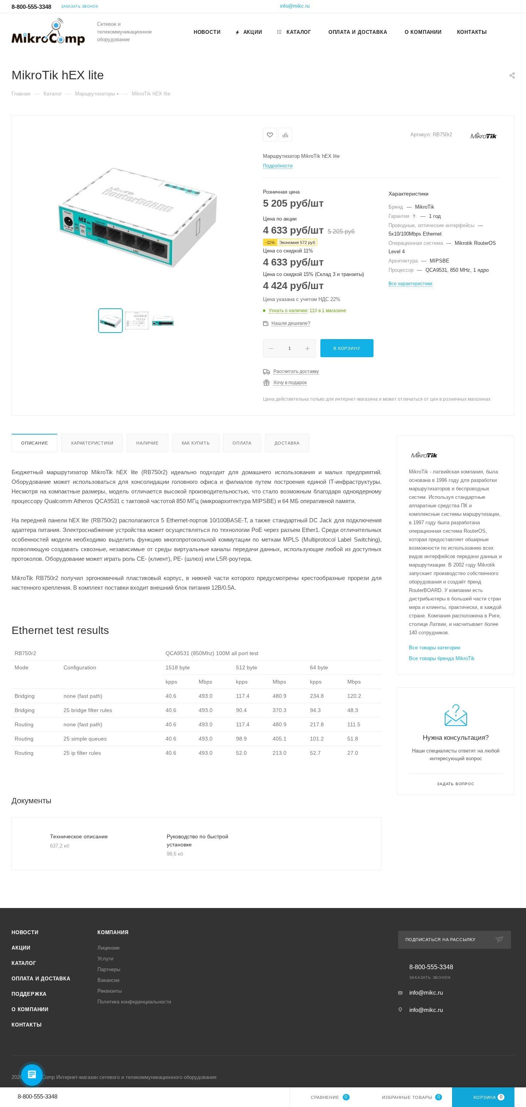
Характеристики (92, 443)
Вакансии (108, 980)
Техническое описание (79, 836)
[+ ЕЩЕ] (504, 32)
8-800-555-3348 (31, 6)
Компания (112, 932)
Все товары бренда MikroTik (442, 658)
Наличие (147, 443)
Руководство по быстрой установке (197, 840)
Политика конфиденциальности (134, 1002)
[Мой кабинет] (511, 7)
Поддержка (29, 994)
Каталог (24, 963)
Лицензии (108, 948)
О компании (30, 1009)
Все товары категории (434, 647)
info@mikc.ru (295, 6)
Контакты (27, 1025)
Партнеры (108, 969)
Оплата (242, 443)
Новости (25, 932)
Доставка (287, 443)
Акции (21, 948)
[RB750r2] (137, 212)
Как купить (196, 443)
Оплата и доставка (41, 979)
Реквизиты (109, 991)
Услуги (105, 959)
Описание (34, 443)
